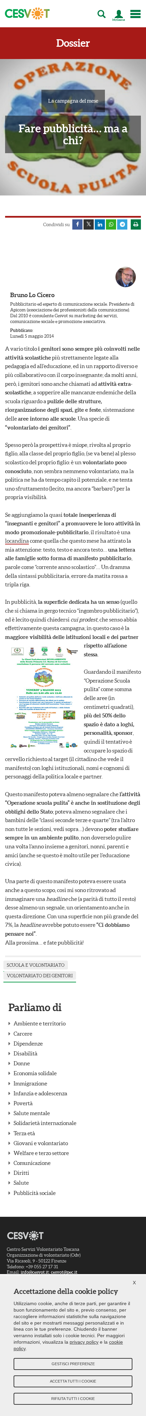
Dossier (73, 43)
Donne (22, 1063)
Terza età (24, 1133)
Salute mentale (32, 1113)
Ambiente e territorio (40, 1023)
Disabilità (25, 1053)
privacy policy (84, 1342)
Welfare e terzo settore (41, 1153)
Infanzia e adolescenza (40, 1093)
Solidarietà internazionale (45, 1123)
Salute (21, 1183)
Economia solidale (35, 1073)
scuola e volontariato (36, 965)
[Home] (25, 14)
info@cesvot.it (35, 1272)
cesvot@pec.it (64, 1272)
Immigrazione (30, 1083)
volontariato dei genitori (40, 975)
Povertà (23, 1103)
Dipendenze (28, 1043)
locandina (17, 541)
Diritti (21, 1173)
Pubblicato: (21, 330)
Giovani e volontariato (41, 1143)
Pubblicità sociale (35, 1193)
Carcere (23, 1034)
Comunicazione (32, 1163)
